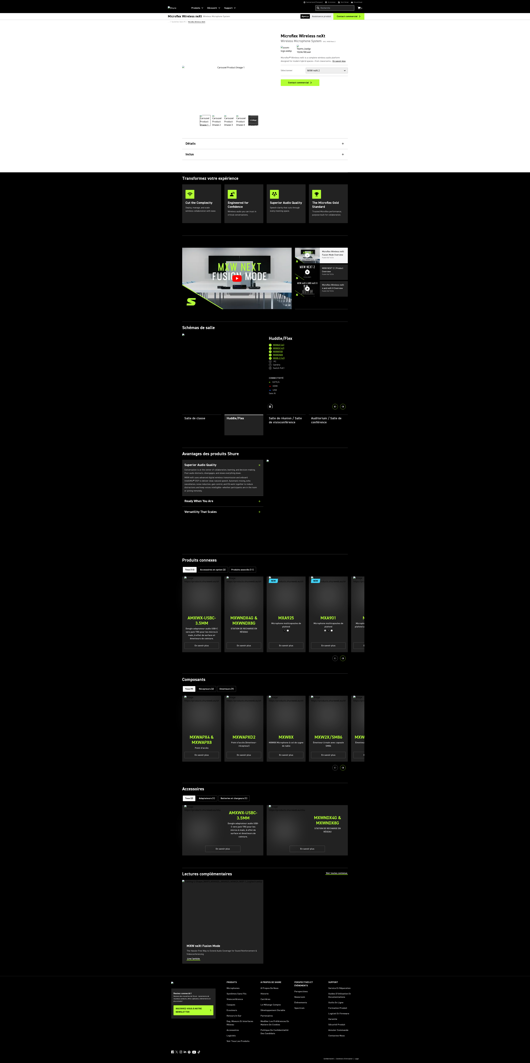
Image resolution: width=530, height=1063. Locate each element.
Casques (231, 1004)
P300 (294, 363)
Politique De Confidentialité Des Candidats (274, 1032)
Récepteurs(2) (206, 689)
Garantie (332, 1019)
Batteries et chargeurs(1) (234, 798)
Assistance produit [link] (321, 16)
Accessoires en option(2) (213, 569)
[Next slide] (343, 406)
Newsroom (299, 997)
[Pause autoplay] (270, 406)
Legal (357, 1059)
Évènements (300, 1002)
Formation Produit (337, 1008)
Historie (265, 993)
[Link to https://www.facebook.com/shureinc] (172, 1052)
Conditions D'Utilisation (344, 1059)
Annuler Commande (338, 1030)
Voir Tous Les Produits (238, 1041)
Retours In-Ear (234, 1015)
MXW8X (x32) (298, 350)
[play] (237, 278)
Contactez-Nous (336, 1035)
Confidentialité (329, 1059)
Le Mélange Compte (271, 1004)
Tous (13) (189, 569)
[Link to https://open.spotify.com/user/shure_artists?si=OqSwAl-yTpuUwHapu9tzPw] (189, 1052)
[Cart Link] (359, 8)
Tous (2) (189, 798)
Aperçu (305, 16)
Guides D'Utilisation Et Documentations (339, 995)
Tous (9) (189, 689)
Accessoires (233, 1030)
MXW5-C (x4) (298, 360)
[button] (284, 630)
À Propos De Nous (269, 988)
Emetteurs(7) (227, 689)
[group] (205, 120)
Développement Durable (273, 1010)
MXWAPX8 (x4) (299, 353)
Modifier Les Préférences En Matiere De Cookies (275, 1023)
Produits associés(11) (242, 569)
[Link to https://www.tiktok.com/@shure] (199, 1052)
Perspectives (301, 991)
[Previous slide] (335, 406)
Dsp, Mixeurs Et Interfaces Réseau (240, 1023)
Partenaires (267, 1015)
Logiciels (231, 1035)
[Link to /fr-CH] (177, 8)
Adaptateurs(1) (207, 798)
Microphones (233, 988)
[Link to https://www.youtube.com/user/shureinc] (194, 1052)
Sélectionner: (287, 70)
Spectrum (299, 1008)
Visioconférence (235, 999)
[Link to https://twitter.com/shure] (176, 1052)
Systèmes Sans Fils (236, 993)
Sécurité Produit (336, 1024)
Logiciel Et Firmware (338, 1013)
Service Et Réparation (339, 988)
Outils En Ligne (335, 1002)
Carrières (265, 999)
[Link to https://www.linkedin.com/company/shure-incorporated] (185, 1052)
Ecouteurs (232, 1010)
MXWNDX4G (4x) (300, 356)
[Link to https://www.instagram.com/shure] (180, 1052)
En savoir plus (339, 61)
